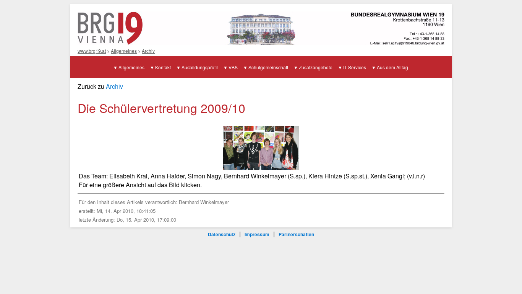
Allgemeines (124, 50)
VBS (233, 67)
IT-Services (354, 67)
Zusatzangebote (315, 67)
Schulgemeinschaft (268, 67)
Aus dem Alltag (392, 67)
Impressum (257, 234)
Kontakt (163, 67)
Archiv (148, 50)
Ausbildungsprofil (200, 67)
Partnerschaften (296, 234)
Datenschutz (221, 234)
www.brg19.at (92, 50)
